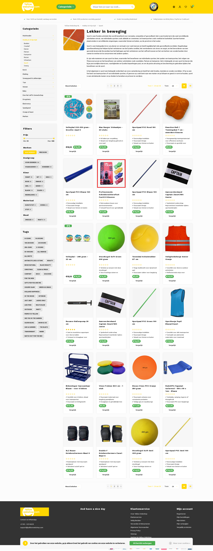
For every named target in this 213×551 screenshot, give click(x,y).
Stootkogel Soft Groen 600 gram (110, 258)
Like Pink (28, 305)
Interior (42, 296)
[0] (192, 7)
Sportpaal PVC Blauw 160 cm (78, 193)
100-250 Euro (29, 243)
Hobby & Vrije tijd (30, 40)
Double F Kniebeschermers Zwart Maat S (110, 453)
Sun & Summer (30, 327)
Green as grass (45, 287)
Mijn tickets (181, 520)
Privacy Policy (136, 531)
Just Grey (28, 300)
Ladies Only (40, 300)
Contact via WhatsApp (28, 520)
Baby (24, 91)
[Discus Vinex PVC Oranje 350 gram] (144, 367)
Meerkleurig (31, 195)
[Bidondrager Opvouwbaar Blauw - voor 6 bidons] (78, 367)
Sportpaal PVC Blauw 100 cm (144, 193)
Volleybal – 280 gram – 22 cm (77, 258)
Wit (39, 177)
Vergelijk (72, 151)
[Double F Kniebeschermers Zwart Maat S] (111, 432)
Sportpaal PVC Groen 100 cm (144, 322)
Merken (25, 116)
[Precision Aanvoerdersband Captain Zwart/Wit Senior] (178, 173)
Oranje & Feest (28, 112)
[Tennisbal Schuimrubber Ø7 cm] (144, 238)
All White (28, 256)
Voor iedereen (32, 162)
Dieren (26, 49)
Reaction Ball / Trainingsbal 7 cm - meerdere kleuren (174, 129)
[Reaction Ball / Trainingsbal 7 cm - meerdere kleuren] (178, 109)
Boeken (26, 43)
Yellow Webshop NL (72, 25)
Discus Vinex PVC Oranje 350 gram (144, 387)
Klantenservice (136, 517)
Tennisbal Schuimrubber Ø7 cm (144, 258)
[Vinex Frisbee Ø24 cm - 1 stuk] (111, 367)
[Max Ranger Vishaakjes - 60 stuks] (111, 109)
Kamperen (27, 54)
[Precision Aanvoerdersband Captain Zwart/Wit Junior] (111, 303)
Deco (38, 274)
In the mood (29, 296)
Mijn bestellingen (183, 517)
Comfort (28, 274)
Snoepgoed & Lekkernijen (32, 78)
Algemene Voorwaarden (140, 527)
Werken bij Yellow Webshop (141, 537)
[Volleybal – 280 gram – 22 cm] (78, 238)
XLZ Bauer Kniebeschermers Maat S (78, 452)
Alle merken (30, 152)
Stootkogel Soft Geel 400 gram (142, 452)
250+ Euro (28, 247)
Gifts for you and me (33, 283)
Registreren (181, 514)
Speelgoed (27, 108)
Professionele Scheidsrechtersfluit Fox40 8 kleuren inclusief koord (109, 194)
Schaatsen (27, 60)
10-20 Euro (39, 238)
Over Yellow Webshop (139, 514)
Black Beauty (45, 265)
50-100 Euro (29, 251)
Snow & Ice (42, 322)
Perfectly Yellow (31, 314)
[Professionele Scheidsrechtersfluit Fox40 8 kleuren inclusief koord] (111, 173)
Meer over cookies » (181, 543)
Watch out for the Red (33, 336)
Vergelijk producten (184, 527)
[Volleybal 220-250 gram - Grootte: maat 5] (78, 109)
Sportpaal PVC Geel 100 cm (176, 452)
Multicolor (40, 305)
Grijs (49, 177)
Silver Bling (29, 322)
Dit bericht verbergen (142, 543)
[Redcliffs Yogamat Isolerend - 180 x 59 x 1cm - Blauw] (178, 367)
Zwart (28, 177)
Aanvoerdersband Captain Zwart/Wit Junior (108, 323)
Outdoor (28, 309)
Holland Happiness (32, 291)
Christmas (29, 269)
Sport (26, 63)
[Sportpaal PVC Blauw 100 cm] (144, 173)
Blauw (29, 190)
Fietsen (26, 52)
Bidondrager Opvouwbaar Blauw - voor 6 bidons (78, 387)
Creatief (27, 46)
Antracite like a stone (34, 260)
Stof (28, 209)
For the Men (29, 278)
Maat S (41, 219)
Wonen (25, 87)
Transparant (30, 331)
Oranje (39, 181)
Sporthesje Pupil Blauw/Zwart (173, 322)
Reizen (26, 57)
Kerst (25, 70)
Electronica (27, 104)
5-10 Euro (39, 247)
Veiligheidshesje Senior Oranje (176, 258)
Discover (47, 274)
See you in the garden (33, 318)
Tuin (24, 82)
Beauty (50, 260)
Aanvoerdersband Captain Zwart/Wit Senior (174, 194)
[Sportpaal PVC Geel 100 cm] (178, 432)
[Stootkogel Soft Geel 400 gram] (144, 432)
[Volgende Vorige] (121, 85)
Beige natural (30, 265)
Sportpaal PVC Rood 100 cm (144, 128)
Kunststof (30, 205)
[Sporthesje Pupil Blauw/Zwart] (178, 303)
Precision (43, 152)
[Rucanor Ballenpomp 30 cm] (78, 303)
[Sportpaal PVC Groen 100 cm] (144, 303)
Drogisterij (26, 99)
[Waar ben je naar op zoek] (132, 6)
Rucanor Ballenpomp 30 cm (77, 322)
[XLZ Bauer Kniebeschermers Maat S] (78, 432)
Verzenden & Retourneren (140, 524)
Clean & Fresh (42, 269)
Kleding (25, 74)
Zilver (40, 190)
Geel (28, 186)
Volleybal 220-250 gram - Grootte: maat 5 (78, 128)
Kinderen (46, 167)
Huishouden (27, 36)
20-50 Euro (42, 243)
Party (38, 309)
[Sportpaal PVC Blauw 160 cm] (78, 173)
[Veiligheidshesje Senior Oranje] (178, 238)
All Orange (41, 251)
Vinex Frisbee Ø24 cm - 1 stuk (111, 387)
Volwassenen (31, 167)
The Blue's (44, 327)
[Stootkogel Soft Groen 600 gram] (111, 238)
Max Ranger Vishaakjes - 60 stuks (111, 128)
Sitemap (134, 534)
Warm (41, 331)
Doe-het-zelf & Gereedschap (33, 95)
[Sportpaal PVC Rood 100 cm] (144, 109)
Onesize (29, 219)
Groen (39, 186)
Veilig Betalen (136, 520)
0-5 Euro (28, 238)
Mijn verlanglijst (182, 524)
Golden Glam (30, 287)
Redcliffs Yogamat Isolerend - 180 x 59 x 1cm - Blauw (175, 388)
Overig (26, 66)
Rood (28, 181)
